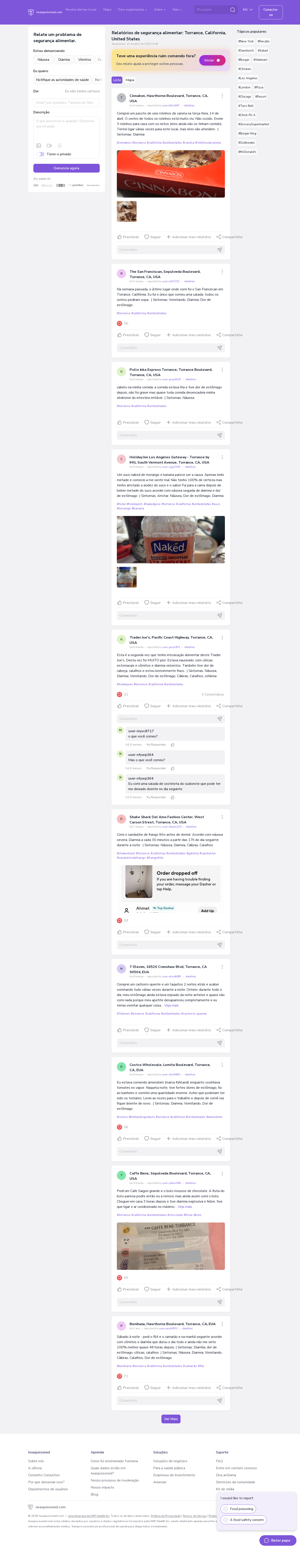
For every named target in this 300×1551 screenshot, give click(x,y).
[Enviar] (219, 249)
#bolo (197, 1215)
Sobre (158, 9)
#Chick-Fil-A (246, 115)
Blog (94, 1494)
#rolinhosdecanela (208, 143)
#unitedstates (172, 143)
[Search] (232, 9)
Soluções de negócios (170, 1461)
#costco (122, 1117)
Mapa (107, 9)
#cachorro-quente (193, 1014)
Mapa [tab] (130, 80)
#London (244, 87)
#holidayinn (135, 504)
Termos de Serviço (195, 1516)
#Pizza (258, 87)
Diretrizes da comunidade (235, 1482)
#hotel (121, 504)
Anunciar (159, 1482)
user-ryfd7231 (171, 281)
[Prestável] (172, 744)
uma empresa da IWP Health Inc (88, 1516)
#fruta (188, 1215)
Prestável (131, 237)
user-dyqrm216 (172, 826)
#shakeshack (126, 853)
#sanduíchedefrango (131, 858)
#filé (201, 1366)
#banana (138, 508)
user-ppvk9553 (168, 1328)
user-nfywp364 (141, 754)
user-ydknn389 (171, 1183)
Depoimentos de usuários (48, 1489)
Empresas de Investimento (174, 1475)
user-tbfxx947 (171, 105)
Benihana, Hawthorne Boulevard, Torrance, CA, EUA (173, 1324)
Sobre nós (36, 1461)
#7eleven (123, 1014)
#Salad (263, 50)
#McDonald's (247, 152)
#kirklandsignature (142, 1117)
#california (154, 143)
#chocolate (175, 1215)
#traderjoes (125, 684)
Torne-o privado (59, 154)
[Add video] (49, 145)
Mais (176, 9)
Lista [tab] (117, 80)
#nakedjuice (152, 504)
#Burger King (247, 133)
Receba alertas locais (81, 9)
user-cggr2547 (171, 467)
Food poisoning (241, 1508)
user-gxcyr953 (171, 647)
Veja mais (171, 1005)
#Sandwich (246, 50)
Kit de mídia (225, 1489)
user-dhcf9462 (171, 1074)
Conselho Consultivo (44, 1475)
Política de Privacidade (166, 1516)
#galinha (192, 853)
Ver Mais (171, 1419)
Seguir (155, 237)
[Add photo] (38, 145)
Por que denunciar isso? (46, 1482)
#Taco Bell (245, 106)
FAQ (219, 1461)
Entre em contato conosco (236, 1468)
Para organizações (131, 9)
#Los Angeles (247, 78)
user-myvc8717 (141, 731)
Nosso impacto (102, 1487)
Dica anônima (226, 1475)
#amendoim (214, 1117)
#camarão (190, 1366)
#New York (246, 41)
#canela (188, 143)
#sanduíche (208, 853)
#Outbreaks (246, 143)
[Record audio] (59, 145)
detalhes (189, 105)
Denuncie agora (66, 168)
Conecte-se (270, 12)
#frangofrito (155, 858)
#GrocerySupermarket (253, 124)
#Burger (243, 60)
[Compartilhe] (222, 95)
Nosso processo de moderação (115, 1480)
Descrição (41, 112)
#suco (216, 504)
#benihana (124, 1366)
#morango (124, 508)
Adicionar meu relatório (191, 237)
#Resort (260, 97)
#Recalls (264, 41)
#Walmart (260, 60)
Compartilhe (232, 237)
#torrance (139, 143)
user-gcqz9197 (172, 379)
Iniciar (209, 60)
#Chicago (244, 97)
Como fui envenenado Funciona (114, 1461)
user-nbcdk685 (172, 976)
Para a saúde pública (169, 1468)
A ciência (35, 1468)
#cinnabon (124, 143)
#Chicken (244, 69)
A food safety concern (247, 1519)
